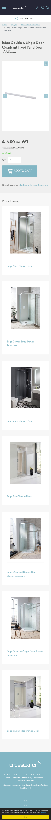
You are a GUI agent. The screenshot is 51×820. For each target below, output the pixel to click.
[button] (37, 7)
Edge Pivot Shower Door (19, 496)
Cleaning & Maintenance (25, 780)
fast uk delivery (27, 18)
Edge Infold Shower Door (19, 421)
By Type (14, 25)
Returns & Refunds (38, 775)
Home (4, 25)
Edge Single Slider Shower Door (23, 730)
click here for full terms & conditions (33, 185)
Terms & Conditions (13, 777)
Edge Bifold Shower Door (19, 266)
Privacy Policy (27, 777)
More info (43, 812)
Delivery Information (21, 775)
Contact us (8, 775)
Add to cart (23, 171)
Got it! (25, 817)
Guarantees (38, 777)
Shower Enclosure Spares (30, 25)
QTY (4, 160)
